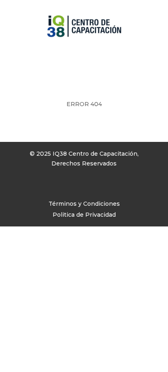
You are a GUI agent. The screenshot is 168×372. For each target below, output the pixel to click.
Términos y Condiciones (84, 203)
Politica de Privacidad (84, 214)
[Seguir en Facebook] (23, 187)
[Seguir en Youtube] (55, 187)
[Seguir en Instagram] (39, 187)
